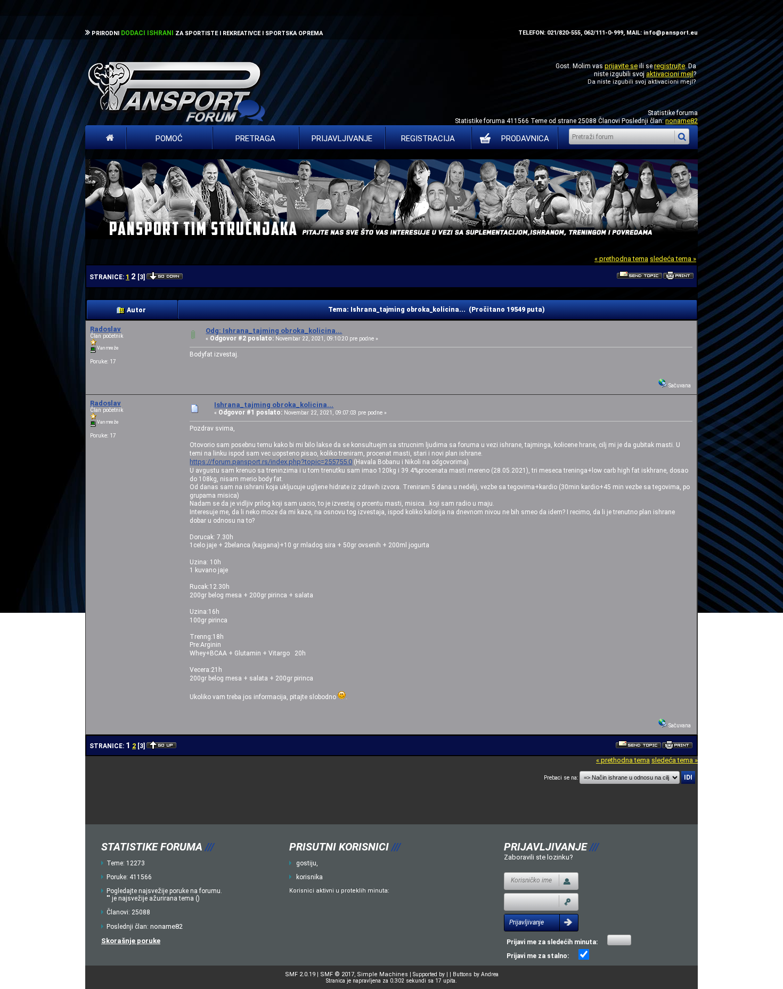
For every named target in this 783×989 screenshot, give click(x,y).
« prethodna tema (621, 259)
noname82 (681, 121)
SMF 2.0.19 (300, 974)
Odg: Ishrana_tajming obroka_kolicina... (274, 331)
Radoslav (105, 329)
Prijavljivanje (342, 138)
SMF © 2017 (337, 974)
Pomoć (169, 138)
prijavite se (621, 66)
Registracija (428, 138)
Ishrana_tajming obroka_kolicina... (273, 405)
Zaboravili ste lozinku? (538, 857)
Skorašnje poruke (130, 941)
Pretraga (255, 138)
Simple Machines (382, 974)
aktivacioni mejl (670, 74)
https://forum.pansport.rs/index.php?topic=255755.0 (271, 462)
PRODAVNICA (525, 138)
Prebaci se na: (561, 778)
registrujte (669, 66)
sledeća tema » (673, 259)
